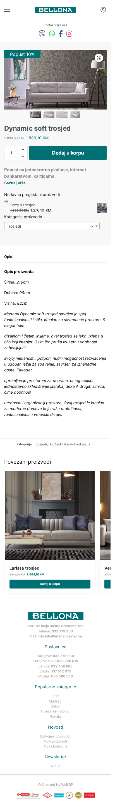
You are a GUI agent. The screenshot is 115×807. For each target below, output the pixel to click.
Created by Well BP (57, 785)
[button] (99, 58)
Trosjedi (41, 444)
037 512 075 (61, 671)
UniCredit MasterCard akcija (69, 444)
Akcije (55, 766)
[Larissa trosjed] (50, 515)
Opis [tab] (8, 256)
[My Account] (103, 10)
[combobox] (52, 226)
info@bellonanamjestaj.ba (60, 636)
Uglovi (56, 706)
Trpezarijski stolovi (55, 711)
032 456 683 (62, 666)
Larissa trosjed (24, 568)
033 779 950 (62, 631)
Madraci (55, 701)
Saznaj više (15, 183)
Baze (55, 696)
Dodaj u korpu (68, 153)
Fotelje (55, 716)
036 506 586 (62, 676)
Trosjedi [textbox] (50, 226)
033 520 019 (67, 661)
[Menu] (12, 10)
